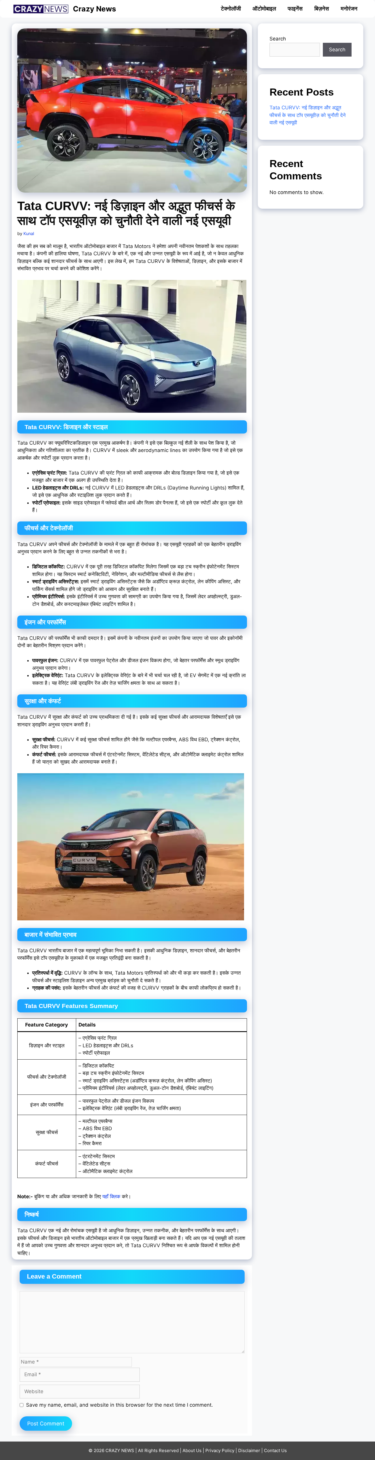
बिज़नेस (321, 9)
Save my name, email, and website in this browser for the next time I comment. (119, 1405)
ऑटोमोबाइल (264, 9)
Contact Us (275, 1450)
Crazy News (94, 8)
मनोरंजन (349, 9)
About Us (192, 1450)
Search (278, 39)
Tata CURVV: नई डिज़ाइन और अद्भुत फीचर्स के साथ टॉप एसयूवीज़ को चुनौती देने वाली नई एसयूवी (308, 115)
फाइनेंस (295, 9)
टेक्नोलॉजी (231, 9)
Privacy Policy (219, 1450)
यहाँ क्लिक (111, 1196)
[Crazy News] (42, 9)
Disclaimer (249, 1450)
